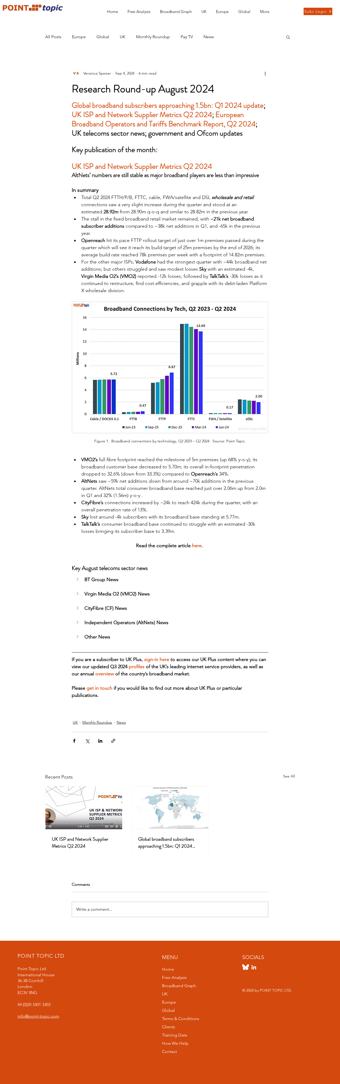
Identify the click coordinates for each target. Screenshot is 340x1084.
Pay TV (187, 36)
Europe (79, 36)
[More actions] (265, 73)
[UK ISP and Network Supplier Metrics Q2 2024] (83, 807)
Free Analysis (174, 977)
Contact (169, 1051)
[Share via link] (113, 740)
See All (289, 776)
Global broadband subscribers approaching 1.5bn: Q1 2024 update (166, 842)
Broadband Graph (179, 985)
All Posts (53, 36)
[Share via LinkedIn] (100, 740)
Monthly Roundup (153, 36)
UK (122, 36)
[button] (204, 9)
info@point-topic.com (38, 1016)
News (208, 36)
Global (102, 36)
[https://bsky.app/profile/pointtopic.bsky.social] (245, 967)
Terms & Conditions (180, 1018)
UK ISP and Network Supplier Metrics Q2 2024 (80, 842)
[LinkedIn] (253, 967)
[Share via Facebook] (74, 740)
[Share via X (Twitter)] (87, 740)
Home (168, 969)
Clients (168, 1026)
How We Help (175, 1043)
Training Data (174, 1035)
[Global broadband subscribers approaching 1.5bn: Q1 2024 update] (170, 807)
